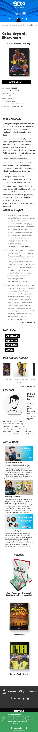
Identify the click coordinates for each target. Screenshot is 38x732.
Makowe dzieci (19, 635)
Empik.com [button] (11, 345)
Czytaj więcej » (13, 723)
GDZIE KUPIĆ (15, 82)
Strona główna (6, 25)
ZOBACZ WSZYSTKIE (27, 387)
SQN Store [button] (11, 341)
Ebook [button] (9, 350)
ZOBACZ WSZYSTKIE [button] (27, 323)
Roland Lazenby (22, 44)
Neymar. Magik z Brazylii (19, 674)
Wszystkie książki (17, 25)
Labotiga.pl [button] (12, 336)
